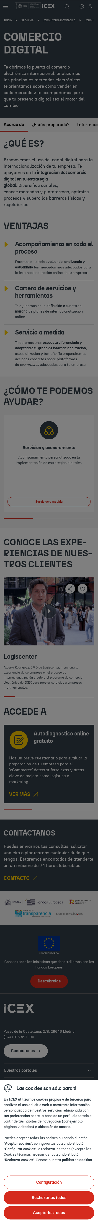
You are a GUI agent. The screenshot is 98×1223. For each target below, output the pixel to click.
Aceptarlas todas (49, 1213)
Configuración (49, 1182)
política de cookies (77, 1160)
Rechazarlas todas (49, 1198)
